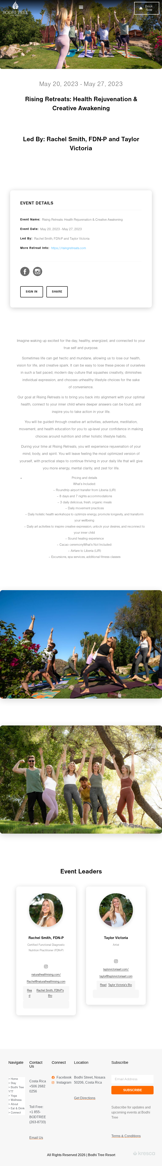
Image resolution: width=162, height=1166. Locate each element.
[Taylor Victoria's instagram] (116, 961)
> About (13, 1104)
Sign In (32, 292)
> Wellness (15, 1100)
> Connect (14, 1113)
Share (57, 292)
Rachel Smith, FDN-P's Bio (45, 993)
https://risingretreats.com (68, 248)
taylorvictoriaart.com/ (116, 969)
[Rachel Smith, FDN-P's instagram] (46, 967)
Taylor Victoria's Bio (116, 985)
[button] (80, 6)
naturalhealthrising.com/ (46, 975)
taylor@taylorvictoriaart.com (116, 976)
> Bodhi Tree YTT (16, 1089)
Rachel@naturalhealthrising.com (46, 982)
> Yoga (12, 1096)
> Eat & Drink (16, 1108)
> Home (13, 1079)
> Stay (12, 1083)
